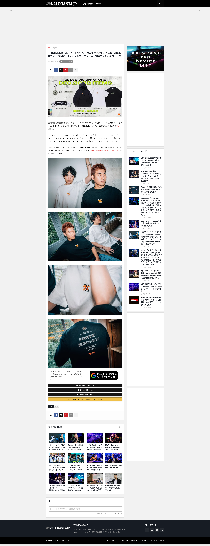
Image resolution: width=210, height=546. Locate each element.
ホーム (50, 48)
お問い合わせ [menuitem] (87, 4)
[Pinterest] (65, 70)
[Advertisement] (145, 109)
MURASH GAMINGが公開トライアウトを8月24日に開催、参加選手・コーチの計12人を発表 (151, 301)
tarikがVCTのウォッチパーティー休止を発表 (113, 466)
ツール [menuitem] (98, 4)
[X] (61, 70)
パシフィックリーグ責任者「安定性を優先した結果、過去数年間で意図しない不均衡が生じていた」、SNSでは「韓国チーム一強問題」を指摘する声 (57, 447)
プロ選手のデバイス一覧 (87, 385)
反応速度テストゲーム (86, 394)
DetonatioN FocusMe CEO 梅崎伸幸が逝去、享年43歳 (113, 488)
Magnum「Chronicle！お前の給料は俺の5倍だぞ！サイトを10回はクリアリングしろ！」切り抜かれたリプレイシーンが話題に (76, 447)
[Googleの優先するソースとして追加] (104, 375)
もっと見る (118, 427)
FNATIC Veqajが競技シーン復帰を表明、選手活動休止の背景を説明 (95, 468)
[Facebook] (56, 70)
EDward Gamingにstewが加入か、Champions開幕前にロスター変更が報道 (57, 488)
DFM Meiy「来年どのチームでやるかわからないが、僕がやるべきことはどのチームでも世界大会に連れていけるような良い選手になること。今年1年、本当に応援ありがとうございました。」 (151, 206)
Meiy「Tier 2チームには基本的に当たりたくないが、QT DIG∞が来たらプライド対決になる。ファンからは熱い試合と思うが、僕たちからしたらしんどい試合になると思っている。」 (151, 257)
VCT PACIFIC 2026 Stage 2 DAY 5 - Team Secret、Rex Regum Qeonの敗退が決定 (75, 468)
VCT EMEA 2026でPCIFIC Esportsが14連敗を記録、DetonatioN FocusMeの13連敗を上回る (75, 488)
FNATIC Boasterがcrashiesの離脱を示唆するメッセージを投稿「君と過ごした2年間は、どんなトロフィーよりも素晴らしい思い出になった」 (113, 447)
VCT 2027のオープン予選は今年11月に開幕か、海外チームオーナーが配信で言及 (95, 447)
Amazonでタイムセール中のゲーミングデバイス (86, 399)
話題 (56, 48)
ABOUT (134, 541)
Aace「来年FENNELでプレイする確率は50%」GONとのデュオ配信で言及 (151, 189)
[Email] (70, 70)
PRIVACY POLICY (157, 541)
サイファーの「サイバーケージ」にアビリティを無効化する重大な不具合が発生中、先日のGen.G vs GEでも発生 (95, 488)
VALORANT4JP (112, 541)
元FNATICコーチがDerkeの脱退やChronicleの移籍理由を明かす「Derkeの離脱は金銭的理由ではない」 (151, 274)
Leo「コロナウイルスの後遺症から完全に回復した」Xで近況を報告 (151, 223)
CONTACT (144, 541)
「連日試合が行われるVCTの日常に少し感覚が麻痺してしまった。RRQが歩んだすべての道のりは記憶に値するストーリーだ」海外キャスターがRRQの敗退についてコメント (57, 468)
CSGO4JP (125, 541)
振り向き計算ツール (86, 390)
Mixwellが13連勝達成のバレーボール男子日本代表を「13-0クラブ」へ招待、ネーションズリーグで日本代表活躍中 (151, 176)
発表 (118, 126)
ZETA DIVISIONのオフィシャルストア (105, 150)
